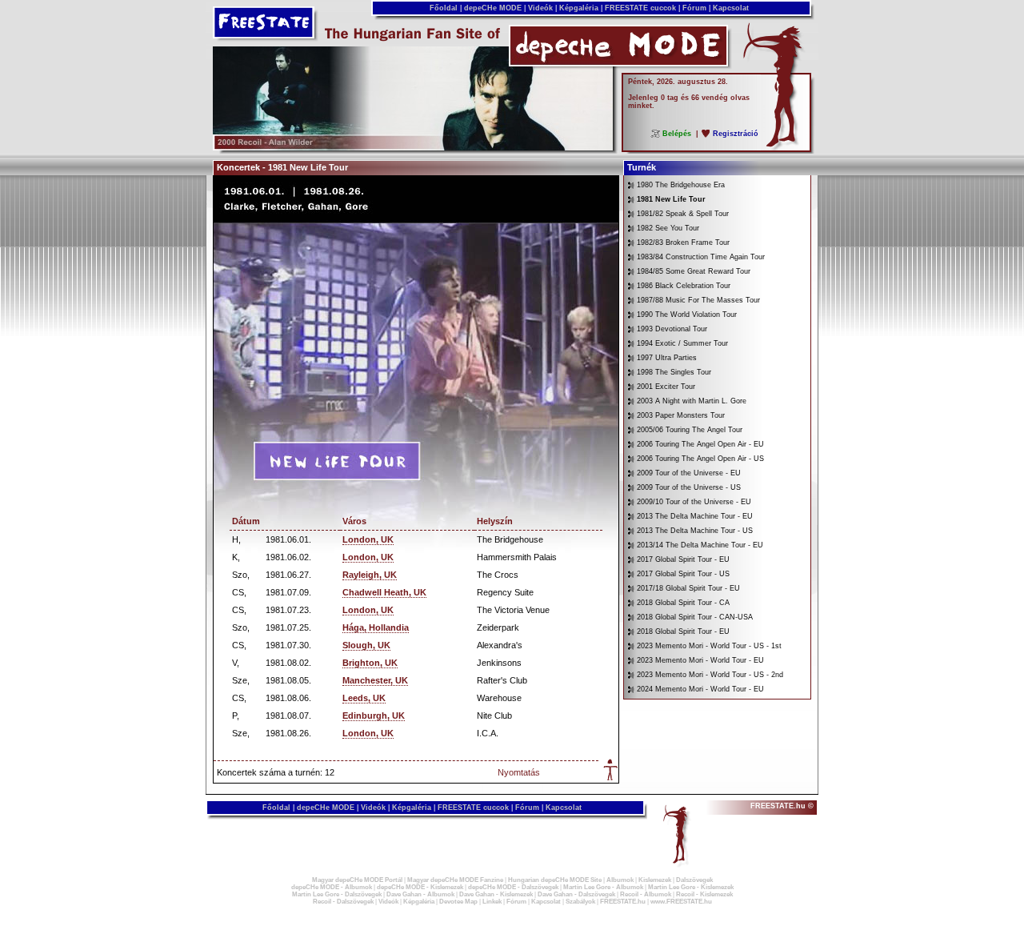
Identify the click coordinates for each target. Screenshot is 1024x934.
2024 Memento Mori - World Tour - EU (700, 689)
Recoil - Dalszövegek (343, 901)
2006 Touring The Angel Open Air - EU (700, 444)
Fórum (694, 8)
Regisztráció (735, 134)
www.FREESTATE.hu (681, 901)
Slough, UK (366, 645)
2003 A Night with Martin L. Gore (691, 401)
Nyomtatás (519, 772)
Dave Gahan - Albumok (420, 894)
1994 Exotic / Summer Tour (682, 343)
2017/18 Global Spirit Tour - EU (688, 588)
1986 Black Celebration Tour (683, 286)
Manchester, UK (375, 680)
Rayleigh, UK (369, 574)
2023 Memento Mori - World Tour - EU (700, 660)
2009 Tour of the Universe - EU (689, 473)
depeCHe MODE (493, 8)
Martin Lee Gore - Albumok (603, 887)
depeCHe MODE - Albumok (331, 887)
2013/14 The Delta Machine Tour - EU (700, 545)
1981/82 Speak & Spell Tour (683, 214)
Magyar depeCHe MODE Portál (357, 880)
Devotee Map (458, 901)
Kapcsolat (730, 8)
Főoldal (443, 8)
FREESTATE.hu (623, 901)
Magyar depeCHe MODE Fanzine (455, 880)
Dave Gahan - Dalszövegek (576, 894)
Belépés (677, 134)
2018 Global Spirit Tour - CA (683, 603)
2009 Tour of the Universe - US (689, 487)
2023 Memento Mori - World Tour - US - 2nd (710, 675)
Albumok (620, 880)
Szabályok (580, 901)
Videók (540, 8)
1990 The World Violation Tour (687, 315)
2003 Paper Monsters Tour (681, 415)
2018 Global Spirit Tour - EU (683, 631)
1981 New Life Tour (671, 199)
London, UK (368, 539)
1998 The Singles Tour (674, 372)
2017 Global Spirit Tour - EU (683, 559)
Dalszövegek (694, 880)
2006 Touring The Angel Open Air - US (700, 459)
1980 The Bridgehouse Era (681, 185)
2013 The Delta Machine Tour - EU (695, 516)
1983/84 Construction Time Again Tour (701, 257)
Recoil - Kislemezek (704, 894)
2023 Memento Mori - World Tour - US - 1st (709, 646)
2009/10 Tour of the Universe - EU (694, 502)
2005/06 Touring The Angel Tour (689, 430)
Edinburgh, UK (373, 715)
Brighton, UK (370, 662)
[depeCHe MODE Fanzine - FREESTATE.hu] (413, 147)
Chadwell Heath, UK (384, 592)
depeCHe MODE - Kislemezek (420, 887)
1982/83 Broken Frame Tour (683, 243)
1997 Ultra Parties (667, 358)
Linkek (492, 901)
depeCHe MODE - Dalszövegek (513, 887)
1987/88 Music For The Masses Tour (698, 300)
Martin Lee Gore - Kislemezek (691, 887)
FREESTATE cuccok (640, 8)
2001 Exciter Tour (666, 387)
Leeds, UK (364, 698)
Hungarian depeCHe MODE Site (555, 880)
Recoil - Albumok (645, 894)
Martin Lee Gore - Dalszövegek (337, 894)
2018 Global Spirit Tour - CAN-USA (695, 617)
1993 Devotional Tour (672, 329)
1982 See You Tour (668, 228)
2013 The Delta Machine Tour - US (695, 531)
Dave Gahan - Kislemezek (496, 894)
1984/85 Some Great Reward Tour (693, 271)
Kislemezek (654, 880)
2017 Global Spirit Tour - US (683, 574)
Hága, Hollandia (375, 627)
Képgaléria (579, 8)
